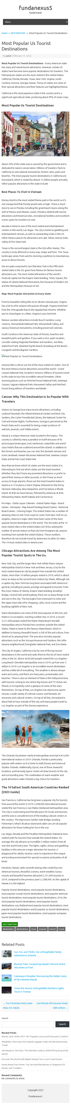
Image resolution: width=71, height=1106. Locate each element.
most (33, 929)
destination (8, 929)
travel (61, 929)
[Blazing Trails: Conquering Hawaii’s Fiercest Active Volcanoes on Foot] (7, 970)
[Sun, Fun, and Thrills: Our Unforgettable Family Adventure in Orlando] (7, 958)
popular (43, 929)
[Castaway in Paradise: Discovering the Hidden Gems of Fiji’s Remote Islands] (7, 983)
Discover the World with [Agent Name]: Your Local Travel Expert (32, 1059)
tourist (52, 929)
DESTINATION (18, 33)
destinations (22, 929)
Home (5, 33)
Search (5, 1018)
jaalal (8, 56)
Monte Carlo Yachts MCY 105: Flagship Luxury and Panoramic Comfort (35, 1036)
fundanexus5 (35, 8)
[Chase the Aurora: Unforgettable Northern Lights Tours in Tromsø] (7, 995)
